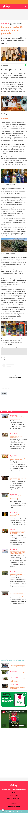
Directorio (14, 803)
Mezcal (4, 393)
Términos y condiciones (14, 801)
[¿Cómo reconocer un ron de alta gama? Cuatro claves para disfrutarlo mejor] (5, 484)
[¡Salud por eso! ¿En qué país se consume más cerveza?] (5, 519)
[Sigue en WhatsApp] (25, 65)
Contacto (14, 792)
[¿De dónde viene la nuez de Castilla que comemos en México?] (5, 672)
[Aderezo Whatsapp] (14, 699)
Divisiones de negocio (14, 806)
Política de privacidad (14, 798)
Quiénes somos (14, 795)
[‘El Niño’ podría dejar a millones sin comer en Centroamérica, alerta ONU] (5, 580)
